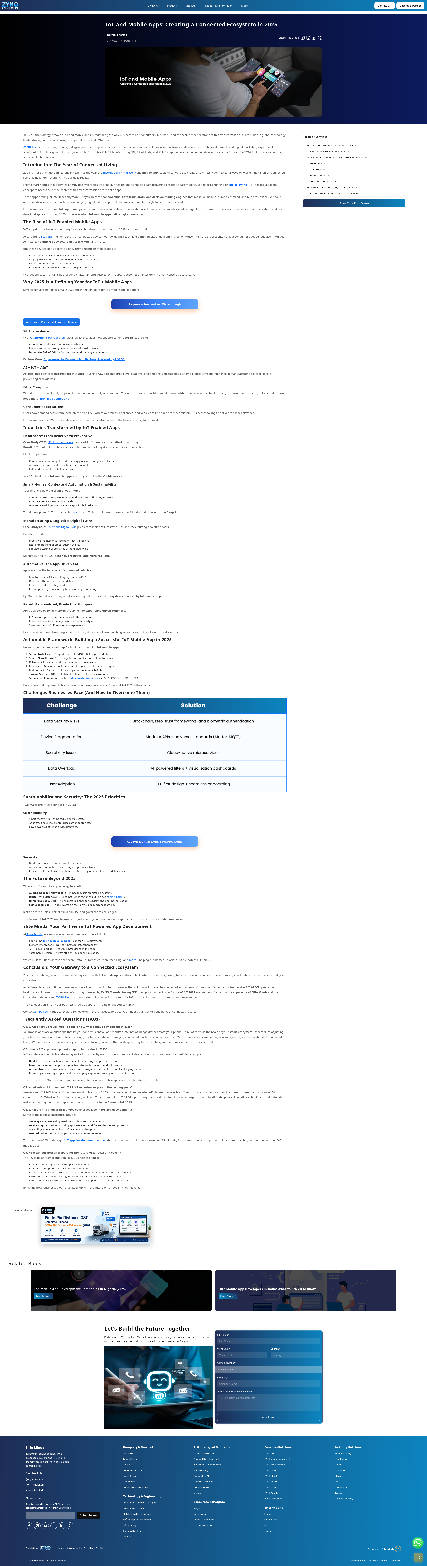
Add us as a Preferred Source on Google (51, 322)
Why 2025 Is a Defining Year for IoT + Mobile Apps (336, 157)
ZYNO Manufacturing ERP (278, 1459)
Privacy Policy (357, 1560)
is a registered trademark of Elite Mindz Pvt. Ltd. (65, 1548)
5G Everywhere (319, 163)
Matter (77, 512)
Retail (338, 1464)
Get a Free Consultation (136, 1487)
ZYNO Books (271, 1481)
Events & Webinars (204, 1519)
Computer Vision (203, 1487)
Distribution (341, 1487)
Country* (275, 1348)
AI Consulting (201, 1470)
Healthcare (341, 1459)
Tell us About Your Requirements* (234, 1391)
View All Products (274, 1498)
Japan (268, 1531)
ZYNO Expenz (271, 1487)
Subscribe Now (88, 1515)
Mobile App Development (137, 1514)
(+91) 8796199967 (35, 1479)
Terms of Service (378, 1560)
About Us (128, 1453)
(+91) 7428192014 (35, 1484)
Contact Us (129, 1481)
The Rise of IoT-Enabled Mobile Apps (328, 151)
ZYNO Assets (271, 1493)
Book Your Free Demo (354, 203)
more (132, 960)
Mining (338, 1476)
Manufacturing (343, 1453)
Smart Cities (115, 896)
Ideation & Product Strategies (139, 1502)
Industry (191, 5)
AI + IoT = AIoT (319, 169)
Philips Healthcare (60, 442)
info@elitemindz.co (37, 1490)
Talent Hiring (130, 1459)
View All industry (344, 1498)
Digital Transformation (219, 5)
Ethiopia (268, 1525)
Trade (338, 1493)
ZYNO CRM (270, 1470)
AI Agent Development (206, 1459)
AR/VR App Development (137, 1519)
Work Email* (223, 1348)
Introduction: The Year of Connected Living (331, 145)
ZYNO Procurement (275, 1464)
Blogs (197, 1508)
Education (340, 1470)
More (244, 5)
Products (172, 5)
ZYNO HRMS (270, 1476)
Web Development (133, 1508)
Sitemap (396, 1560)
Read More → (44, 1296)
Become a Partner (133, 1470)
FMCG (338, 1481)
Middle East (270, 1519)
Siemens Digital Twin (62, 527)
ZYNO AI (153, 5)
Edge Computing (320, 175)
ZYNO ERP (269, 1453)
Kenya (268, 1514)
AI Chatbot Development (208, 1464)
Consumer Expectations (324, 181)
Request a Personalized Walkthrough (155, 304)
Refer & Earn (130, 1476)
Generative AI (201, 1476)
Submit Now (268, 1417)
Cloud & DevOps (132, 1531)
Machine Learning (204, 1481)
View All (127, 1536)
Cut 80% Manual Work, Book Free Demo (154, 841)
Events (126, 1464)
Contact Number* (226, 1362)
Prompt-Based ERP (204, 1453)
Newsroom (200, 1514)
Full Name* (223, 1334)
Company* (223, 1377)
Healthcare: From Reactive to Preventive (334, 193)
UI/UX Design (130, 1525)
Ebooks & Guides (203, 1525)
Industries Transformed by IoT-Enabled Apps (333, 187)
